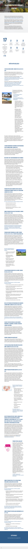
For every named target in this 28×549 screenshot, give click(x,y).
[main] (14, 6)
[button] (27, 1)
